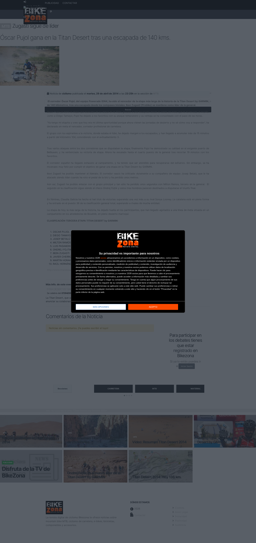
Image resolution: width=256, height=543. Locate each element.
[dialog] (128, 271)
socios (103, 258)
